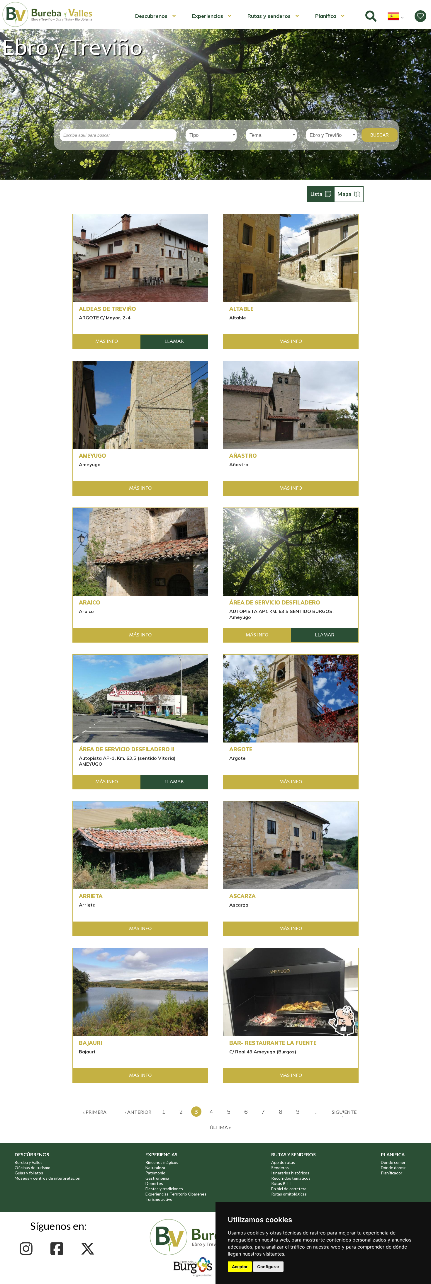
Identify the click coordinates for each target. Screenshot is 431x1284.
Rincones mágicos (161, 1162)
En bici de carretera (288, 1188)
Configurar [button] (268, 1266)
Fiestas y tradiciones (164, 1188)
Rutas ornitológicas (289, 1193)
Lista (316, 194)
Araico (89, 602)
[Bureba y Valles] (47, 26)
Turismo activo (158, 1199)
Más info (106, 341)
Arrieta (91, 896)
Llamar (174, 341)
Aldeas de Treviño (107, 309)
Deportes (154, 1183)
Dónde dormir (393, 1167)
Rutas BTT (281, 1183)
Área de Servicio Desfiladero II (126, 749)
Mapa (344, 194)
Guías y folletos (29, 1172)
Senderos (280, 1167)
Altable (241, 309)
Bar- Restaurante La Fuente (273, 1043)
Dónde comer (393, 1162)
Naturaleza (155, 1167)
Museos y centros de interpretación (47, 1178)
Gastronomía (157, 1178)
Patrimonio (155, 1172)
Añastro (243, 456)
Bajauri (90, 1043)
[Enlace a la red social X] (89, 1248)
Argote (240, 749)
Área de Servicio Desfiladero (274, 602)
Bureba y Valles (29, 1162)
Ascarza (242, 896)
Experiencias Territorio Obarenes (175, 1193)
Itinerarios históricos (290, 1172)
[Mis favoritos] (420, 16)
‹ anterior (138, 1112)
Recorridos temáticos (290, 1178)
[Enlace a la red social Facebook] (58, 1248)
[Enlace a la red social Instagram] (27, 1248)
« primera (94, 1112)
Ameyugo (92, 456)
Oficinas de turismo (32, 1167)
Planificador (391, 1172)
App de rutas (283, 1162)
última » (220, 1127)
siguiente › (344, 1114)
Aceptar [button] (240, 1266)
